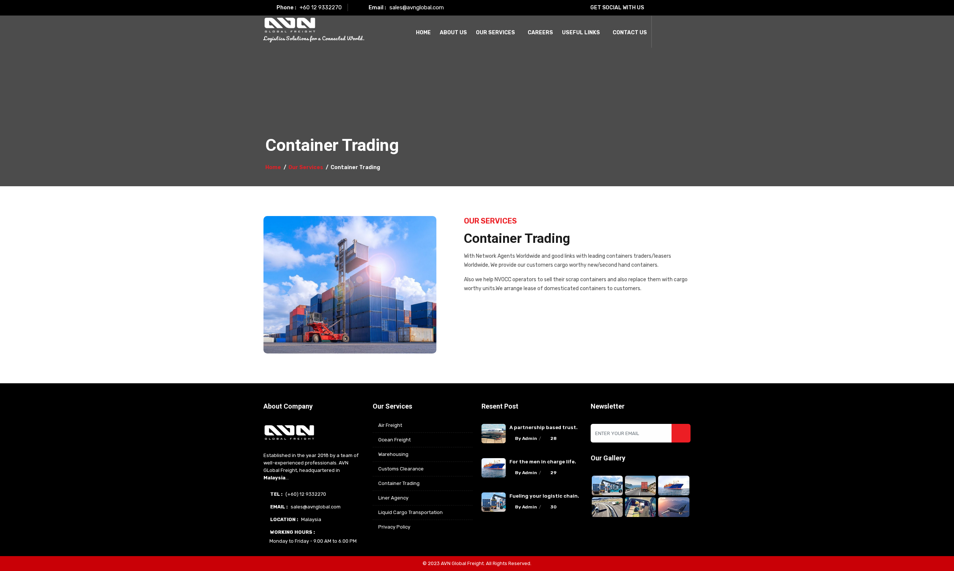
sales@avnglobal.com (416, 7)
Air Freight (390, 425)
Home (423, 32)
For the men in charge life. (542, 461)
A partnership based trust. (543, 427)
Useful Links (581, 32)
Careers (540, 32)
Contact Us (630, 32)
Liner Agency (393, 498)
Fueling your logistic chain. (544, 496)
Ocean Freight (394, 439)
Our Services (495, 32)
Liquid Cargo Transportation (410, 512)
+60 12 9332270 (321, 7)
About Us (453, 32)
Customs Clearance (401, 469)
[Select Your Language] (663, 31)
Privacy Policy (394, 527)
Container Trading (399, 483)
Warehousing (393, 454)
